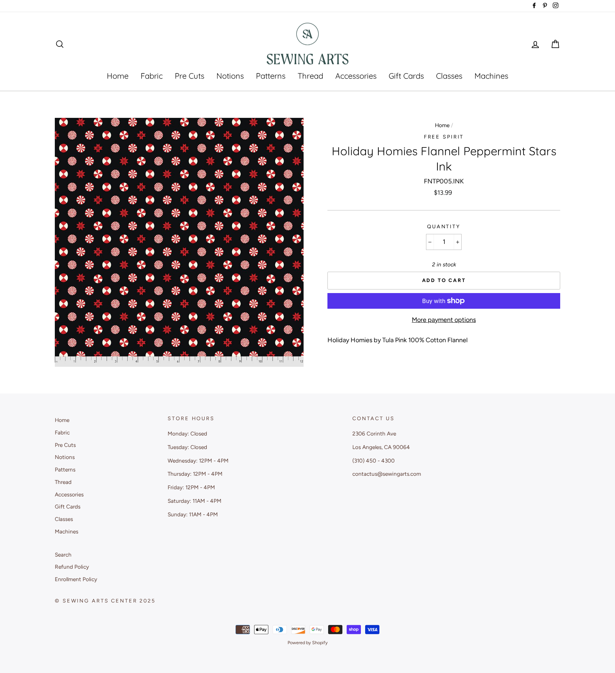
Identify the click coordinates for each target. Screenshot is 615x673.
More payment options (444, 320)
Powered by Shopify (308, 642)
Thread (310, 76)
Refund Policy (72, 566)
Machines (491, 76)
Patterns (270, 76)
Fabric (152, 76)
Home (117, 76)
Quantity (444, 226)
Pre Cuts (189, 76)
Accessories (356, 76)
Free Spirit (444, 137)
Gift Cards (406, 76)
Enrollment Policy (76, 579)
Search (63, 554)
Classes (449, 76)
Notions (230, 76)
